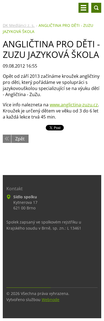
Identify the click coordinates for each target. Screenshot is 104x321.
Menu (83, 8)
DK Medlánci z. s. (19, 25)
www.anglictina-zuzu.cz (74, 105)
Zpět (20, 139)
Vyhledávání (96, 8)
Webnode (50, 299)
